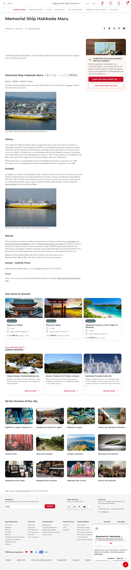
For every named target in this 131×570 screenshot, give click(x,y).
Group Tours (31, 527)
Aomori (69, 85)
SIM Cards (66, 525)
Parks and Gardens (44, 454)
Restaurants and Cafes (15, 480)
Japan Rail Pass (46, 525)
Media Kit (7, 534)
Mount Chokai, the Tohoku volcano (62, 376)
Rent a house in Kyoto (83, 530)
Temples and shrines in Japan (49, 427)
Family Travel (11, 454)
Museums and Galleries (108, 454)
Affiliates (7, 530)
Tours (48, 10)
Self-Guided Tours (33, 530)
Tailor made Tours (33, 532)
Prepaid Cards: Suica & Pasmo (51, 532)
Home (7, 491)
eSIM (64, 527)
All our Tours (31, 525)
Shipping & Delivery (10, 542)
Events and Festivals (107, 480)
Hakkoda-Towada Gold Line (98, 376)
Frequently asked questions (13, 539)
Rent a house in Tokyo (83, 527)
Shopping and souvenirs (46, 480)
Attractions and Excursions (22, 491)
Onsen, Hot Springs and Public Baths (112, 427)
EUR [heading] (94, 3)
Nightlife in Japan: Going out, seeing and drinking (19, 427)
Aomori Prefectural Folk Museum (17, 244)
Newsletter (8, 527)
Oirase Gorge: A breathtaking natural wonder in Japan (24, 376)
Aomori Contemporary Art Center (51, 244)
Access (30, 81)
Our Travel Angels (82, 537)
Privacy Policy (62, 560)
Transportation (36, 10)
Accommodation (75, 10)
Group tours (12, 321)
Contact (8, 560)
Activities (114, 10)
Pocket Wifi (66, 530)
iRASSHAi (7, 544)
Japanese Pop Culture (76, 480)
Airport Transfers (47, 534)
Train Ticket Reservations (49, 527)
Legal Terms (21, 560)
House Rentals (81, 525)
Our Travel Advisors (33, 537)
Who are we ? (9, 525)
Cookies (88, 560)
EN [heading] (87, 3)
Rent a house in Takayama (84, 534)
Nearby (23, 81)
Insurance (75, 560)
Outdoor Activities (75, 454)
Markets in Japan (74, 427)
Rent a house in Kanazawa (84, 532)
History (8, 81)
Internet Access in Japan (96, 10)
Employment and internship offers (14, 537)
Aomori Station (11, 184)
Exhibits (15, 81)
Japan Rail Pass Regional (49, 530)
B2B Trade (8, 532)
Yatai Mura (72, 241)
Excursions (60, 10)
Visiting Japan (19, 10)
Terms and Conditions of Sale (41, 560)
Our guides (31, 534)
